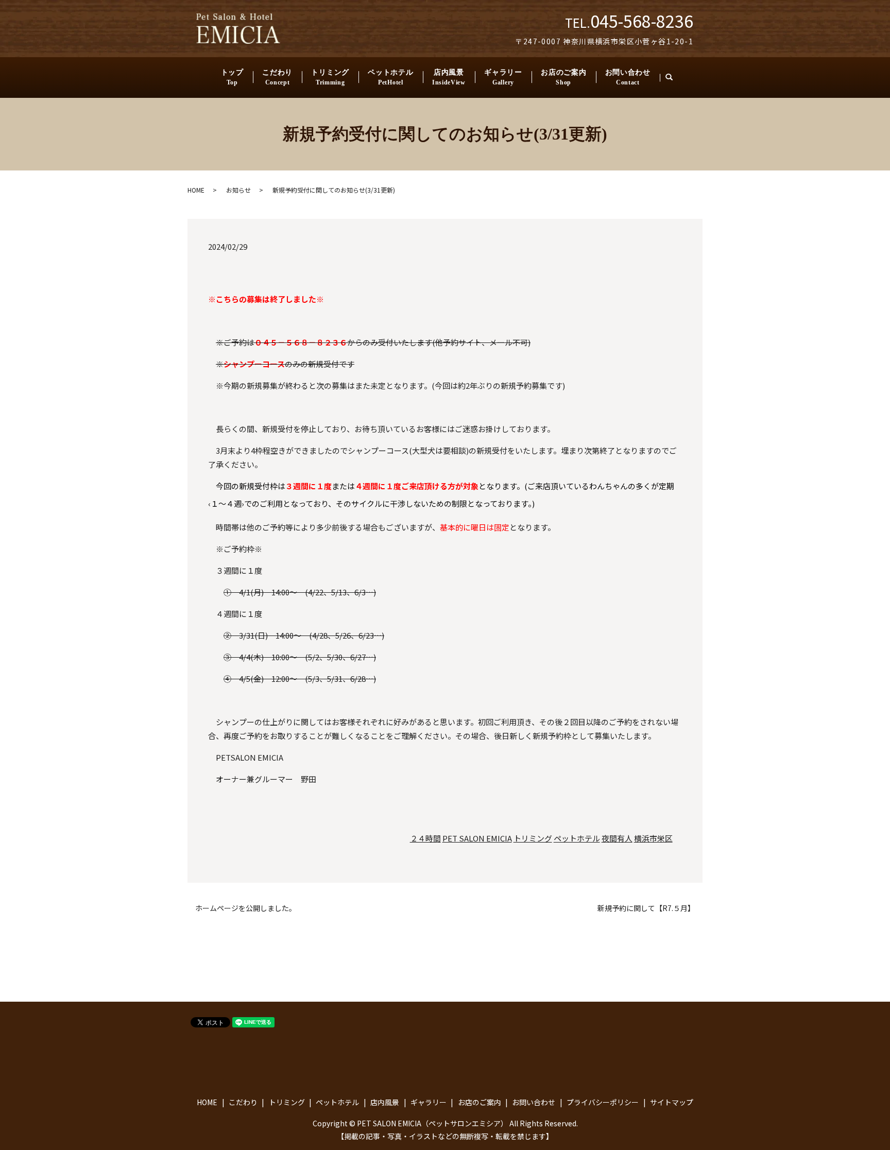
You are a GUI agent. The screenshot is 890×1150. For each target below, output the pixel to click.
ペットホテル (390, 77)
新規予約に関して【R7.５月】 (646, 908)
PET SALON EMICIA (477, 838)
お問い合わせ (628, 77)
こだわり (277, 77)
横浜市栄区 (653, 838)
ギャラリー (503, 77)
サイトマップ (671, 1102)
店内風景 (449, 77)
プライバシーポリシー (603, 1102)
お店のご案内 (563, 77)
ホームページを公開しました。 (245, 908)
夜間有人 (617, 838)
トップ (232, 77)
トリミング (330, 77)
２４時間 (425, 838)
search (673, 77)
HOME (195, 189)
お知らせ (238, 189)
